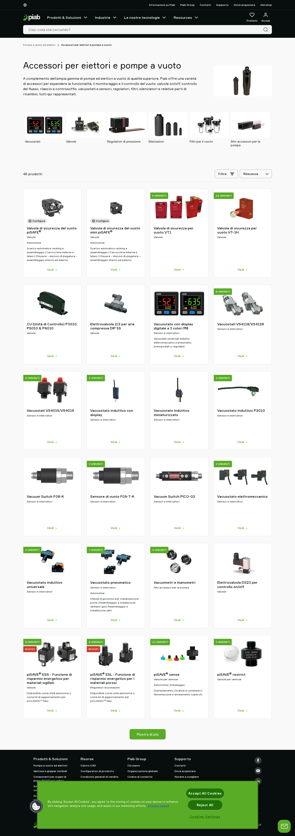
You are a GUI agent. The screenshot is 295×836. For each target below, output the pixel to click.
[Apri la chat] (284, 826)
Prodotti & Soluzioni (64, 17)
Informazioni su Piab (162, 4)
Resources (183, 17)
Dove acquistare (244, 4)
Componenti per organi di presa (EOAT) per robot (49, 778)
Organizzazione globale (142, 771)
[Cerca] (266, 29)
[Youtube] (258, 770)
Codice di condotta (139, 776)
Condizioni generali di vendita (99, 776)
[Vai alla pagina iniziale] (31, 17)
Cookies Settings (205, 817)
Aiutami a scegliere (186, 776)
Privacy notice (158, 805)
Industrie (102, 17)
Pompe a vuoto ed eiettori (39, 44)
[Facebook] (258, 760)
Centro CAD (88, 765)
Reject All (205, 805)
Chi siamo (133, 765)
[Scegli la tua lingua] (26, 5)
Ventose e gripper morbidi (50, 771)
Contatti (205, 4)
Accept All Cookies (205, 793)
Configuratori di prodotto (97, 771)
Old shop (266, 4)
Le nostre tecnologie (142, 17)
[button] (36, 806)
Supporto (222, 4)
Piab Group (187, 4)
